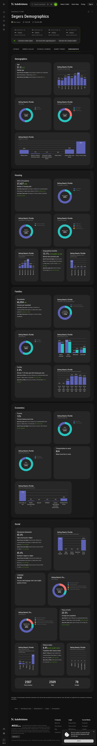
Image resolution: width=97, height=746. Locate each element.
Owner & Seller (64, 4)
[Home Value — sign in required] (4, 21)
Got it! (79, 741)
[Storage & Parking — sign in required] (4, 25)
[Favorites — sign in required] (4, 12)
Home (16, 708)
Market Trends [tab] (59, 49)
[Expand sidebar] (4, 4)
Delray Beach (14, 12)
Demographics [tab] (73, 49)
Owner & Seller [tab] (28, 49)
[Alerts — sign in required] (4, 16)
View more (15, 736)
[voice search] (48, 4)
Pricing (83, 4)
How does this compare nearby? (67, 41)
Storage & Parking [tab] (44, 49)
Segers (47, 708)
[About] (4, 729)
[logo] (19, 5)
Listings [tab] (16, 49)
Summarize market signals (25, 41)
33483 (22, 12)
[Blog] (4, 733)
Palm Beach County (26, 708)
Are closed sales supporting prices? (46, 41)
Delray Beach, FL (38, 708)
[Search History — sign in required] (4, 29)
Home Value (75, 4)
